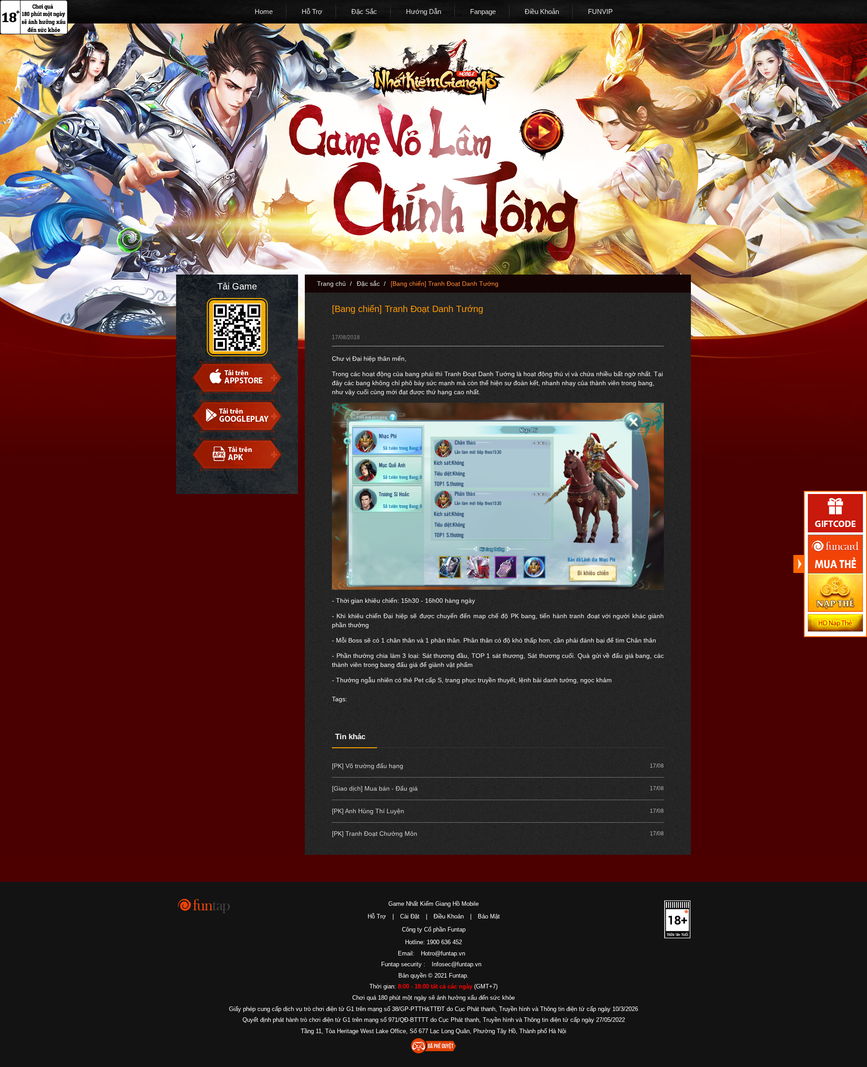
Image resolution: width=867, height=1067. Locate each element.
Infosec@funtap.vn (456, 964)
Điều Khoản (542, 11)
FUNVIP (600, 11)
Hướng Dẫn (423, 11)
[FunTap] (204, 905)
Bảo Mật (489, 916)
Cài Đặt (410, 916)
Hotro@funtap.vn (443, 953)
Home (264, 11)
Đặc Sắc (364, 11)
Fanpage (483, 11)
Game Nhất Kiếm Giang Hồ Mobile (433, 903)
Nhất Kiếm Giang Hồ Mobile (436, 72)
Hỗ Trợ (312, 11)
